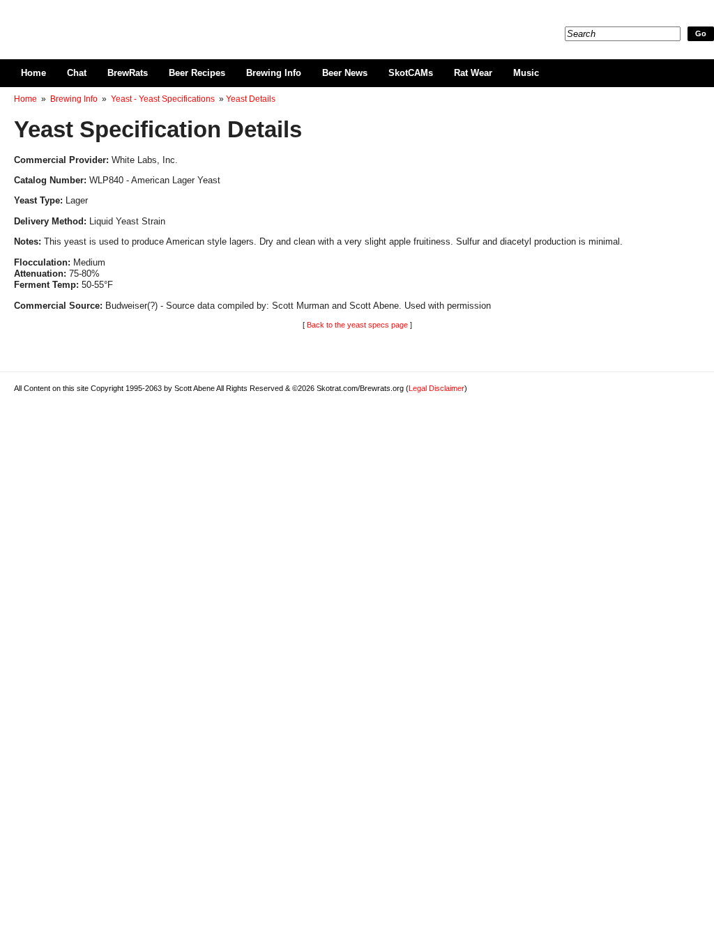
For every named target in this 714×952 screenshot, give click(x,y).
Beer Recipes (197, 73)
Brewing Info (273, 73)
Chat (76, 73)
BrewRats (127, 73)
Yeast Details (250, 99)
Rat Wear (473, 73)
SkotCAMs (410, 73)
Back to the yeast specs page (357, 325)
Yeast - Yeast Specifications (163, 99)
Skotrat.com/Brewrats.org (175, 20)
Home (33, 73)
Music (526, 73)
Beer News (344, 73)
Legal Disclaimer (436, 388)
